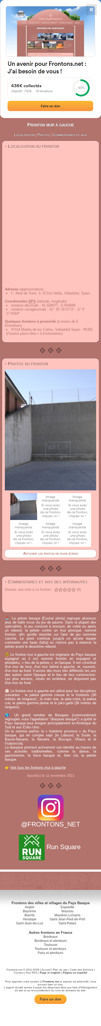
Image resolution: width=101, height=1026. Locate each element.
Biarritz (30, 915)
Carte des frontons (81, 969)
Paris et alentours (50, 953)
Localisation (24, 135)
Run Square (63, 846)
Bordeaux (50, 937)
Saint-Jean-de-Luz (29, 923)
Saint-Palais (67, 923)
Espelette (67, 907)
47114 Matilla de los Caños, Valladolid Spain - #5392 (52, 329)
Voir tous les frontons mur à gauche (38, 767)
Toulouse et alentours (50, 949)
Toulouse (50, 945)
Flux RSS (31, 972)
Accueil (45, 969)
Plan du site (60, 969)
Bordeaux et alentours (50, 941)
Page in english (50, 972)
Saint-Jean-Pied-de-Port (67, 919)
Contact (18, 972)
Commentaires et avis (70, 135)
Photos (43, 135)
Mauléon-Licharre (67, 915)
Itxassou (67, 911)
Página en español (75, 972)
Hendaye (29, 919)
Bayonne (29, 911)
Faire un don (50, 999)
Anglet (29, 907)
